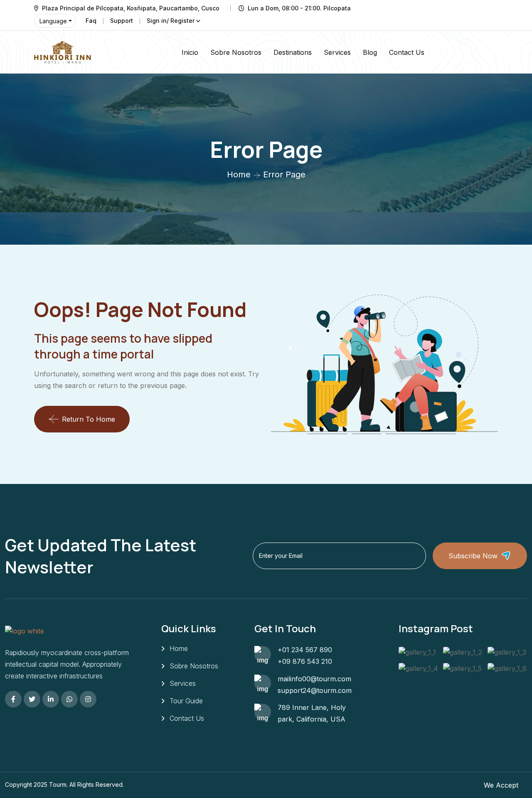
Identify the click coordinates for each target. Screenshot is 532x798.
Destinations (292, 52)
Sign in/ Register (171, 20)
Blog (370, 52)
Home (239, 174)
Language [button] (53, 21)
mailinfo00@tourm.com (314, 679)
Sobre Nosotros (235, 52)
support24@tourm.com (315, 690)
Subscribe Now (473, 556)
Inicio (190, 52)
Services (337, 52)
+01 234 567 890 (305, 650)
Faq (91, 20)
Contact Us (406, 52)
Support (121, 20)
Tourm (57, 784)
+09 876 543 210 (305, 661)
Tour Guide (186, 701)
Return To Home (88, 419)
